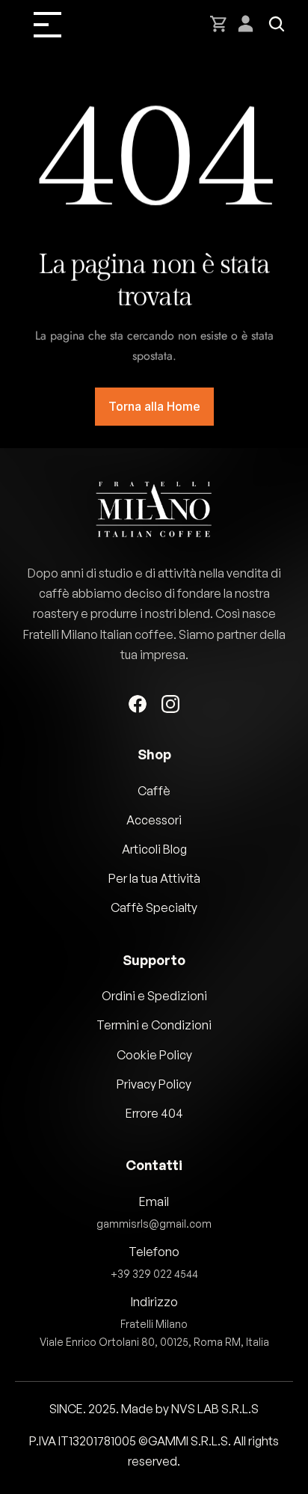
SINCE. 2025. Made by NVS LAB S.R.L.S (154, 1408)
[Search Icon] (277, 24)
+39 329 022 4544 (154, 1273)
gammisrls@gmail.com (154, 1223)
